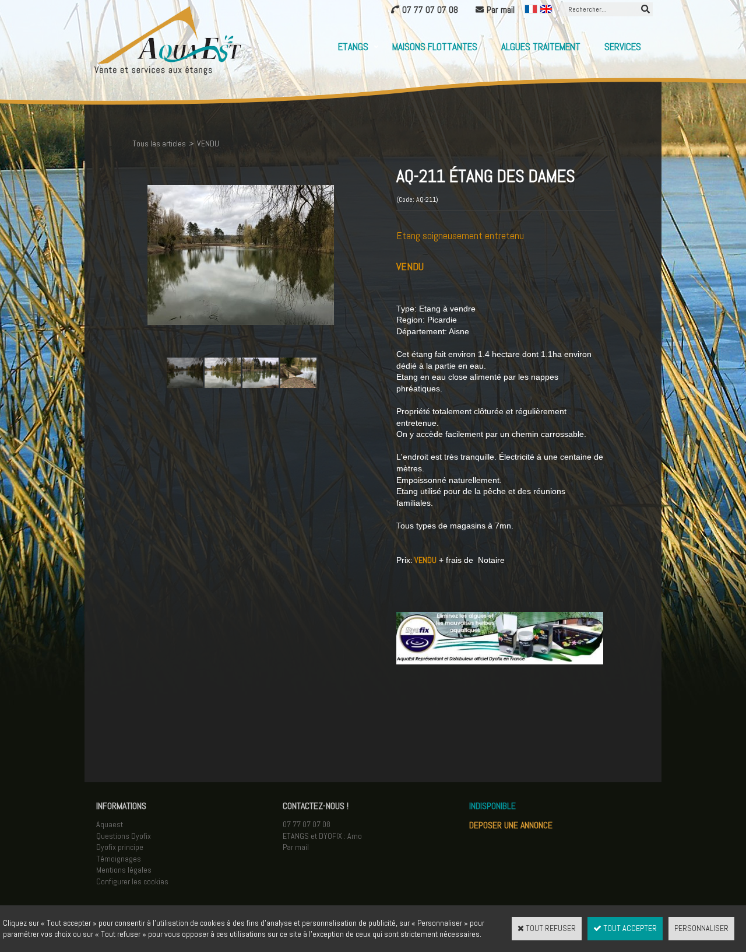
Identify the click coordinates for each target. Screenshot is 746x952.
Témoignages (118, 858)
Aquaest (109, 824)
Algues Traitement (540, 46)
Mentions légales (124, 869)
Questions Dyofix (123, 836)
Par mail (296, 847)
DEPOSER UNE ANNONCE (511, 825)
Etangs (353, 46)
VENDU (208, 143)
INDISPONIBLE (492, 806)
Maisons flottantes (434, 46)
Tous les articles (159, 143)
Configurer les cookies (132, 881)
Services (622, 46)
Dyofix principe (119, 847)
